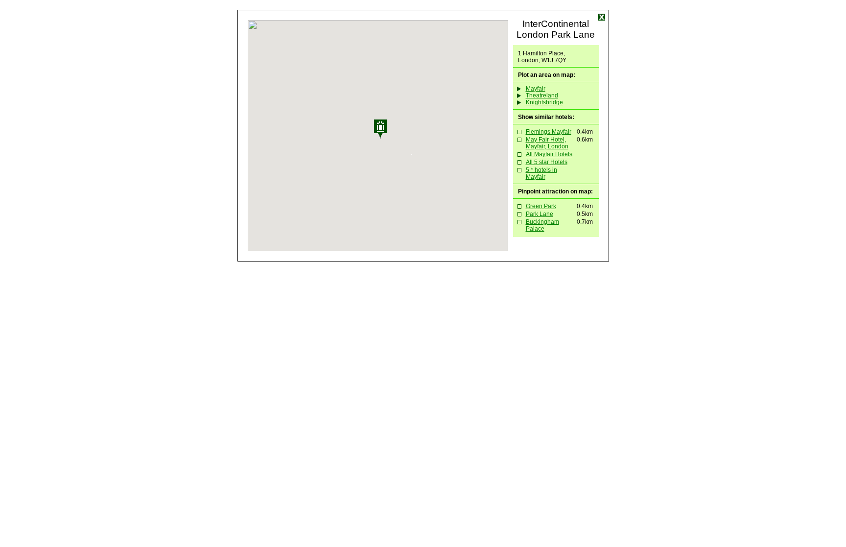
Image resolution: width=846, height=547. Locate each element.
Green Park (541, 206)
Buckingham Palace (542, 225)
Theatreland (542, 95)
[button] (393, 137)
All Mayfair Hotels (549, 154)
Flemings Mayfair (548, 131)
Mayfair (535, 88)
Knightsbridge (544, 102)
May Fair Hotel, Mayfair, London (547, 143)
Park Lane (539, 214)
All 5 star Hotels (546, 162)
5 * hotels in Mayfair (541, 173)
